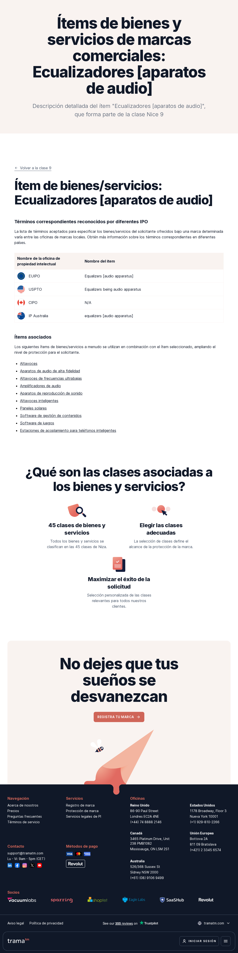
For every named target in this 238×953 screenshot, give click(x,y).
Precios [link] (13, 811)
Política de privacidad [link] (46, 923)
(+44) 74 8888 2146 (146, 822)
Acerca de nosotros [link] (22, 805)
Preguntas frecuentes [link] (24, 816)
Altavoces (28, 363)
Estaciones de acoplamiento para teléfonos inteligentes (68, 430)
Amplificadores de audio (40, 385)
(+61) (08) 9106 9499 (147, 878)
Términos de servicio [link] (23, 822)
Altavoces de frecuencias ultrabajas (51, 378)
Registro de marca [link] (80, 805)
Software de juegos (37, 423)
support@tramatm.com (25, 853)
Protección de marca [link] (82, 811)
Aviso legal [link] (15, 923)
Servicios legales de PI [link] (83, 816)
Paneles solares (33, 408)
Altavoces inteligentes (39, 400)
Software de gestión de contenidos (51, 415)
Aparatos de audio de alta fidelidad (50, 371)
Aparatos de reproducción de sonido (51, 393)
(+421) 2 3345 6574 (205, 850)
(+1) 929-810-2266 (204, 822)
